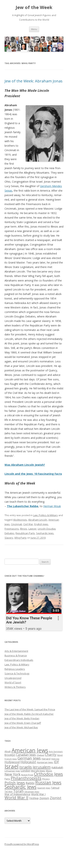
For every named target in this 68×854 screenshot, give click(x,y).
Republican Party (25, 533)
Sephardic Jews (45, 533)
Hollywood (12, 762)
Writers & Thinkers (15, 687)
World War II (16, 797)
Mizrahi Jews (38, 770)
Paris (7, 778)
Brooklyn (10, 755)
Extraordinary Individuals (19, 660)
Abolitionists (20, 519)
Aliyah (8, 751)
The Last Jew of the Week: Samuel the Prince (30, 709)
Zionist (55, 797)
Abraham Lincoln (37, 519)
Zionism (44, 798)
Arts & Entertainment (16, 651)
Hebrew (55, 758)
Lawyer (32, 528)
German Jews (29, 758)
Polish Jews (15, 782)
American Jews (30, 750)
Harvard (46, 758)
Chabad (40, 755)
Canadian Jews (26, 755)
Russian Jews (48, 782)
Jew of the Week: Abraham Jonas (34, 81)
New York (12, 774)
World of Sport (13, 682)
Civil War (28, 524)
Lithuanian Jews (12, 771)
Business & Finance (16, 655)
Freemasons (12, 528)
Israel (12, 766)
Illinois (23, 528)
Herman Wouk (52, 506)
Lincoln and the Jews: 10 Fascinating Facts (33, 474)
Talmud (55, 787)
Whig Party (20, 537)
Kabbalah (57, 767)
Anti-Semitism (56, 751)
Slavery (9, 537)
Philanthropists (26, 778)
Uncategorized (13, 678)
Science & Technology (17, 673)
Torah (18, 791)
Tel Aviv (8, 791)
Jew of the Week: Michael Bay (21, 727)
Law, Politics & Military (45, 515)
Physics (45, 778)
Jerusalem (42, 767)
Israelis (25, 767)
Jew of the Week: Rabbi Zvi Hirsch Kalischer (29, 714)
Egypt (60, 755)
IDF (56, 762)
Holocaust (28, 762)
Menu (34, 29)
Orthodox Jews (48, 774)
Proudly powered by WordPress (22, 844)
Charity (50, 754)
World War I (38, 794)
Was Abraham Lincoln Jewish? (25, 465)
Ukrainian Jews (31, 791)
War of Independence (17, 794)
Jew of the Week (34, 7)
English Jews (41, 524)
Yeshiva (34, 798)
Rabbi (30, 783)
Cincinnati (16, 524)
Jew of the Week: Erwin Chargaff (23, 723)
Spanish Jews (43, 787)
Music (49, 770)
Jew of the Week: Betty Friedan (22, 718)
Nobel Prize (27, 774)
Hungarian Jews (45, 762)
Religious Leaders (15, 669)
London (25, 770)
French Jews (11, 758)
